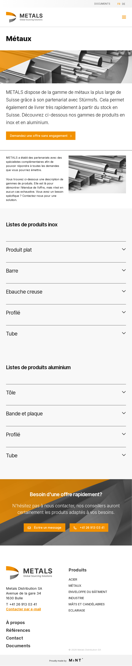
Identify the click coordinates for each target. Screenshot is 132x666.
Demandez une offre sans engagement (39, 135)
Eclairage (77, 610)
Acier (73, 579)
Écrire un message (47, 527)
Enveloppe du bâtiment (88, 592)
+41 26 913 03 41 (92, 527)
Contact (14, 638)
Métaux (75, 585)
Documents (102, 3)
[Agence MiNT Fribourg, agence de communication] (75, 660)
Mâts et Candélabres (87, 604)
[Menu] (124, 17)
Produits (78, 570)
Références (18, 630)
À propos (15, 622)
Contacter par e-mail (23, 609)
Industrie (76, 598)
